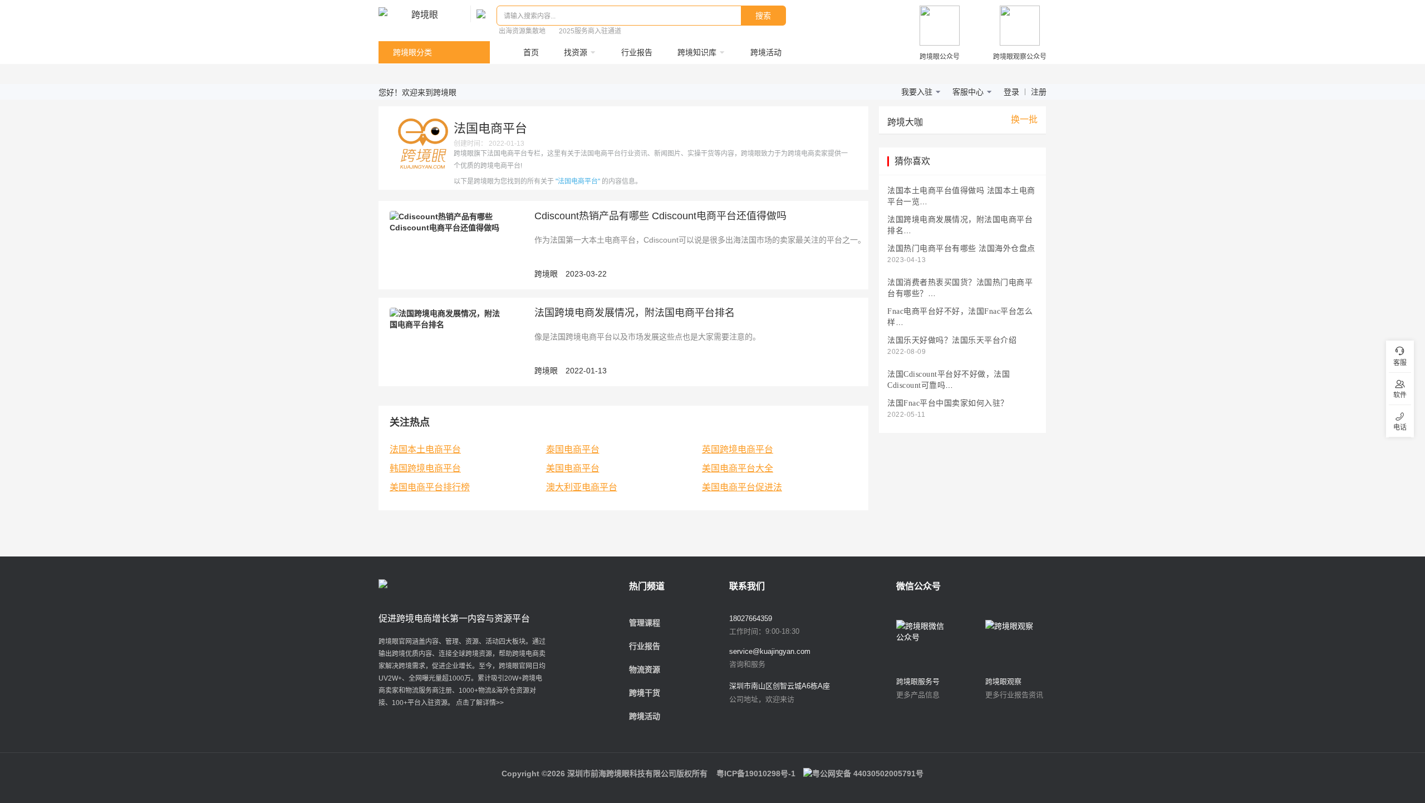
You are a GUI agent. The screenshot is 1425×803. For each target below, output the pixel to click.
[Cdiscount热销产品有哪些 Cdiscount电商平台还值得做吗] (448, 221)
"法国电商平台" (578, 181)
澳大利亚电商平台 (581, 487)
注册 (1038, 91)
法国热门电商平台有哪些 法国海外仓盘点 (961, 248)
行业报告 (644, 646)
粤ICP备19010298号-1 (755, 773)
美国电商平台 (573, 468)
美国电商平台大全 (737, 468)
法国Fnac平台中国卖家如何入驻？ (948, 403)
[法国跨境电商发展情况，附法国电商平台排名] (448, 318)
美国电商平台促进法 (742, 487)
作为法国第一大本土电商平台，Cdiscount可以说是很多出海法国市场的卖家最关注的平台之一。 (700, 239)
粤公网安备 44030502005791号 (867, 773)
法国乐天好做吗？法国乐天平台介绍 (951, 340)
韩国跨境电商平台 (425, 468)
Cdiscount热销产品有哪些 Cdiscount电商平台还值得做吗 (660, 215)
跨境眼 (546, 273)
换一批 (1024, 119)
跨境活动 (644, 716)
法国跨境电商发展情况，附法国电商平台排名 (634, 312)
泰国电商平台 (573, 449)
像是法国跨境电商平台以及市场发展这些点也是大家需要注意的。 (647, 336)
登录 (1011, 91)
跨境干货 (644, 692)
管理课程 (644, 622)
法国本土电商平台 (425, 449)
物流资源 (644, 669)
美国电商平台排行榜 (430, 487)
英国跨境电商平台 (737, 449)
